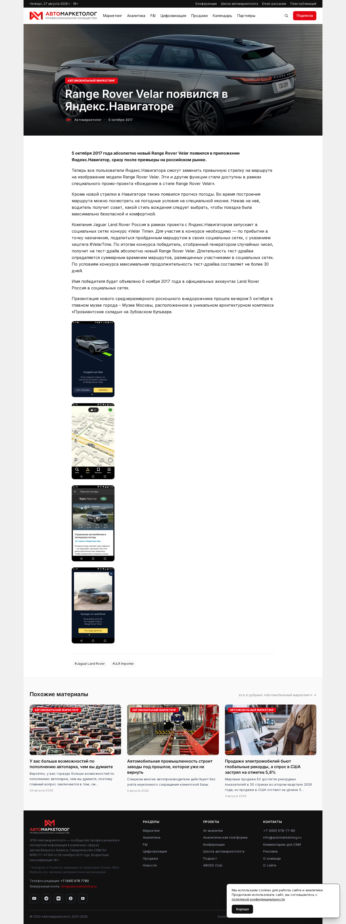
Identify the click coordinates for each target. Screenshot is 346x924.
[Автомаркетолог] (63, 16)
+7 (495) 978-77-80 (279, 830)
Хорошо (242, 909)
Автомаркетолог (88, 120)
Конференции (206, 4)
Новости (150, 865)
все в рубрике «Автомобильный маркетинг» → (277, 695)
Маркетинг (112, 15)
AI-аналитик (213, 830)
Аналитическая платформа (225, 837)
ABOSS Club (212, 865)
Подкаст (210, 858)
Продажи (199, 15)
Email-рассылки (274, 4)
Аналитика (136, 15)
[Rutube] (82, 898)
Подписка (305, 15)
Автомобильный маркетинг (91, 80)
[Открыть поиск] (286, 15)
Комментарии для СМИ (282, 844)
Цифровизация (173, 15)
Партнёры (246, 15)
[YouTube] (34, 898)
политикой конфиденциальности (258, 899)
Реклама (270, 851)
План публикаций (303, 4)
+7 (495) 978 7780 (75, 881)
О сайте (269, 865)
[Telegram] (46, 898)
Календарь (222, 15)
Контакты (225, 916)
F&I (153, 15)
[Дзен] (70, 898)
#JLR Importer (123, 664)
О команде (272, 858)
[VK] (58, 898)
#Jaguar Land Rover (90, 664)
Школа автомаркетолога (239, 4)
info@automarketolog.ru (79, 886)
